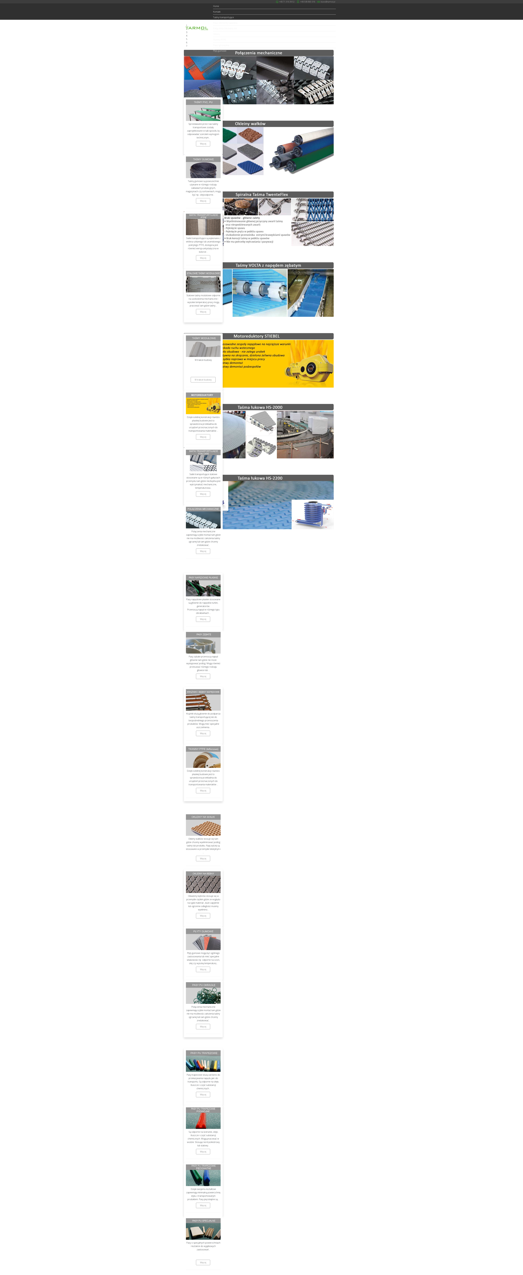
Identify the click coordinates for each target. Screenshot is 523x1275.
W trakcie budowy (203, 379)
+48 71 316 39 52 (286, 1)
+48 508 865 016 (307, 1)
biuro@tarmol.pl (328, 1)
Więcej (203, 143)
